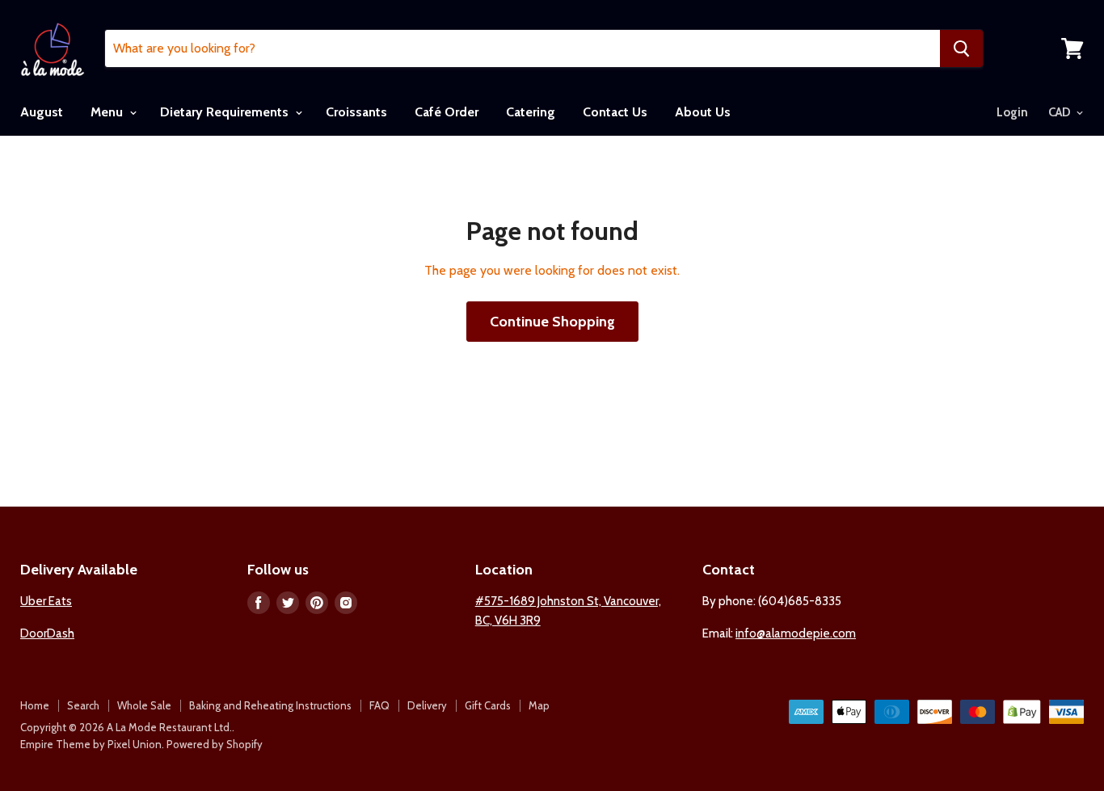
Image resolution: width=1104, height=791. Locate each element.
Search (83, 705)
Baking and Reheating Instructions (270, 705)
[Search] (961, 48)
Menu (108, 112)
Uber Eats (46, 601)
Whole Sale (144, 705)
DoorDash (47, 633)
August (41, 112)
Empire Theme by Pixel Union (91, 744)
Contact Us (615, 112)
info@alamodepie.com (795, 633)
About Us (703, 112)
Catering (530, 112)
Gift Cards (488, 705)
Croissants (356, 112)
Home (34, 705)
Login (1012, 112)
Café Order (446, 112)
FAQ (379, 705)
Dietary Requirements (226, 112)
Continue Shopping (552, 321)
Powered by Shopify (214, 744)
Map (539, 705)
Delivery (427, 705)
